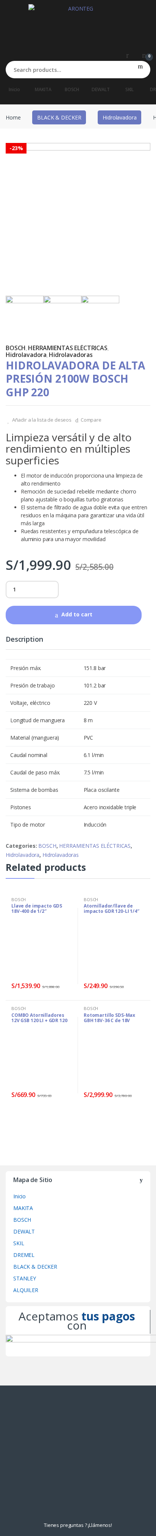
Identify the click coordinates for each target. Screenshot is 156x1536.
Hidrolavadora (119, 117)
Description (24, 640)
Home (13, 117)
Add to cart (76, 614)
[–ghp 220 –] (62, 315)
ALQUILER (25, 1290)
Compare (91, 419)
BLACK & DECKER (59, 117)
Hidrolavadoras (71, 355)
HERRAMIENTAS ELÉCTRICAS (68, 348)
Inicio (14, 89)
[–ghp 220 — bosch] (78, 215)
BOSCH (72, 89)
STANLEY (24, 1278)
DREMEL (23, 1254)
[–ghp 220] (100, 315)
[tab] (24, 642)
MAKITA (43, 89)
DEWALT (100, 89)
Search (140, 69)
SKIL (129, 89)
